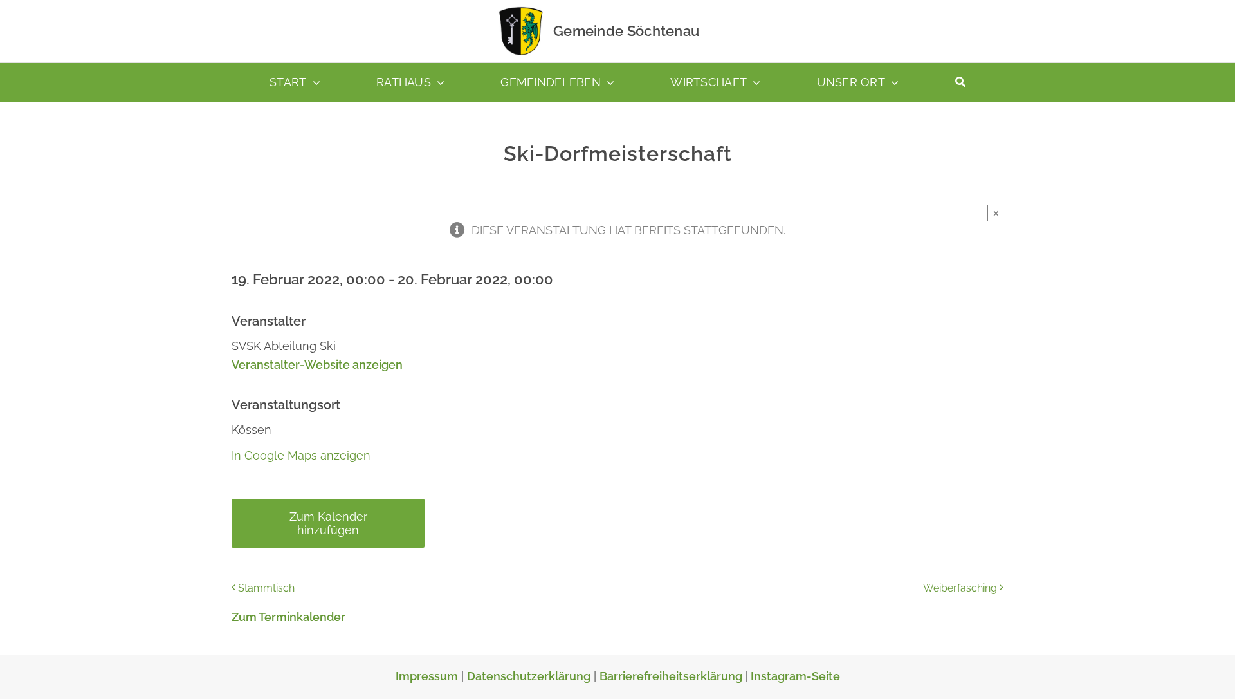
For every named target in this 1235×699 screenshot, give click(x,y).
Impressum (427, 676)
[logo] (521, 9)
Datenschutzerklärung (528, 676)
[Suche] (960, 82)
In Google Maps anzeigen (301, 455)
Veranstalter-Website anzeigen (317, 364)
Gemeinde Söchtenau (626, 31)
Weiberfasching (960, 588)
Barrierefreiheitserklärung (672, 676)
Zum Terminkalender (288, 617)
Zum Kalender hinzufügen (328, 523)
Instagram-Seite (795, 676)
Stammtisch (266, 588)
